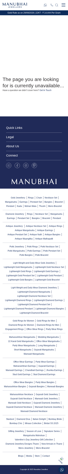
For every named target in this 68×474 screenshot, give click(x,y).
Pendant (10, 206)
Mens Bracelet (55, 206)
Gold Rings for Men (46, 321)
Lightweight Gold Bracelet (47, 280)
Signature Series (52, 431)
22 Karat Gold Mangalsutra (21, 341)
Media (29, 456)
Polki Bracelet (41, 255)
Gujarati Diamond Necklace (19, 407)
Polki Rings (32, 246)
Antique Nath (36, 234)
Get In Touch (45, 90)
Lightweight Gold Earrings (46, 271)
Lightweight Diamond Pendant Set (34, 304)
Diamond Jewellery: (15, 214)
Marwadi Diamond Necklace (34, 411)
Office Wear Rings (34, 329)
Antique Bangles (52, 234)
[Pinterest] (34, 165)
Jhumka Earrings (54, 370)
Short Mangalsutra (22, 349)
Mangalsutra (11, 202)
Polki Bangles (26, 255)
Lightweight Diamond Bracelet (34, 313)
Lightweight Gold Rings (20, 271)
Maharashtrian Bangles (15, 386)
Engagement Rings (14, 329)
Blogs (21, 456)
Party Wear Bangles (45, 382)
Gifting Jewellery (16, 431)
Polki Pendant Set (51, 251)
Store (37, 456)
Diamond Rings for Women (21, 325)
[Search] (56, 5)
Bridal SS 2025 (51, 423)
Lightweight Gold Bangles (20, 280)
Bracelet (59, 202)
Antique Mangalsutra (25, 230)
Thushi (42, 206)
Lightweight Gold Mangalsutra (18, 267)
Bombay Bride (55, 419)
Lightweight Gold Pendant (49, 275)
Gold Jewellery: (18, 198)
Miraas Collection (33, 423)
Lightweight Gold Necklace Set (49, 267)
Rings (31, 198)
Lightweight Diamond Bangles (49, 308)
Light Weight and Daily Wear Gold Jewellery (34, 263)
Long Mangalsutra (46, 345)
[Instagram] (25, 165)
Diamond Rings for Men (48, 325)
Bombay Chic (16, 423)
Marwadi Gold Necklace (19, 403)
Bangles (48, 202)
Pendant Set (36, 202)
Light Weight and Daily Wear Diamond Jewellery (34, 287)
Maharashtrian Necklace (21, 394)
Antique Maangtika (24, 239)
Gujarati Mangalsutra (44, 349)
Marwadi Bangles (55, 386)
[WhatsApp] (45, 5)
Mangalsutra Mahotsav (34, 435)
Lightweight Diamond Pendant (18, 308)
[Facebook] (17, 165)
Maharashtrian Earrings (24, 366)
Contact (46, 456)
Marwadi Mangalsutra (34, 354)
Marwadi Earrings (14, 370)
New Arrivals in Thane (51, 444)
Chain (39, 198)
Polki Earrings (34, 251)
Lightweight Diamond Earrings (48, 300)
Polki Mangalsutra (16, 251)
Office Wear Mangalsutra (48, 341)
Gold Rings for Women (23, 321)
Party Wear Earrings (45, 362)
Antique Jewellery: (14, 226)
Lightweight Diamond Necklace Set (34, 296)
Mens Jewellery (25, 448)
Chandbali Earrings (34, 370)
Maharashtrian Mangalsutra (22, 337)
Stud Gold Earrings (22, 374)
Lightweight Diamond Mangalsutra (34, 292)
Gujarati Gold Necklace (21, 398)
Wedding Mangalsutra (48, 337)
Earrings (24, 202)
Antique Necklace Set (36, 226)
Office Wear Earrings (23, 362)
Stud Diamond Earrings (44, 374)
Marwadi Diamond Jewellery (48, 407)
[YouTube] (8, 165)
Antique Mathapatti (44, 239)
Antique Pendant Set (17, 234)
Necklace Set (51, 198)
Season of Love (34, 431)
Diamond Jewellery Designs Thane (22, 444)
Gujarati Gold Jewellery (47, 394)
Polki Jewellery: (17, 246)
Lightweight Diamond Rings (18, 300)
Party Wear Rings (54, 329)
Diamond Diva (23, 419)
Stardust (10, 419)
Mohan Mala (30, 206)
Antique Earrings (45, 230)
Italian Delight (39, 419)
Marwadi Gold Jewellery (46, 398)
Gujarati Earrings (46, 366)
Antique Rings (55, 226)
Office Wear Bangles (23, 382)
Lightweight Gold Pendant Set (20, 275)
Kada (19, 206)
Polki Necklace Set (49, 246)
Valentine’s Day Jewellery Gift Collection (34, 439)
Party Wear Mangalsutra (24, 345)
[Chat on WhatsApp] (61, 469)
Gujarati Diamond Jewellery (46, 403)
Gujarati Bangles (37, 386)
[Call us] (51, 5)
